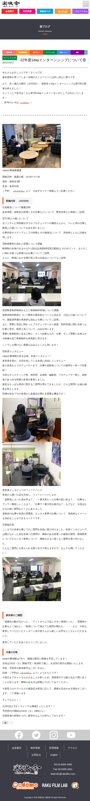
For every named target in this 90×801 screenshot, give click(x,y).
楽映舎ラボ (45, 11)
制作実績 (27, 11)
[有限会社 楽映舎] (11, 5)
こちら (24, 102)
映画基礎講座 (23, 52)
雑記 (77, 52)
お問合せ (36, 755)
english (54, 755)
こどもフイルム (80, 11)
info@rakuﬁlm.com (65, 774)
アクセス (72, 748)
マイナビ (18, 191)
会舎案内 (9, 11)
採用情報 (54, 748)
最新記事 (9, 52)
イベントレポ (50, 52)
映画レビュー (64, 52)
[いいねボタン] (5, 722)
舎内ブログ (36, 52)
